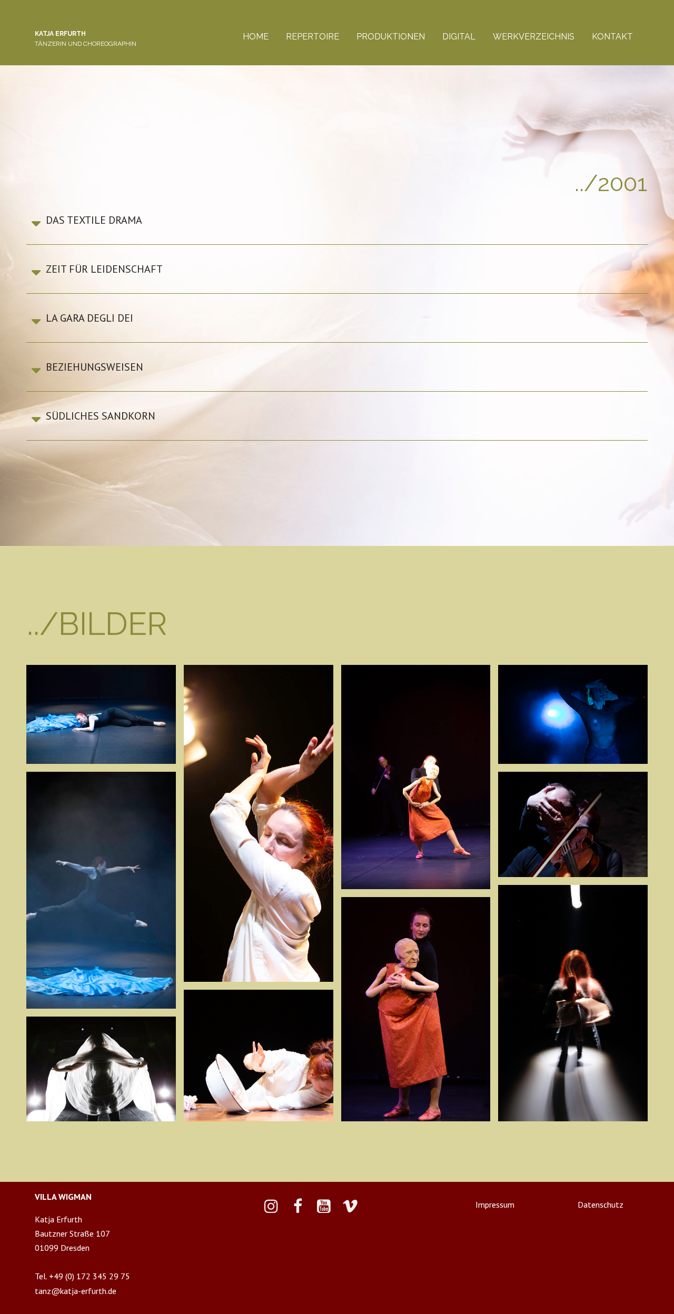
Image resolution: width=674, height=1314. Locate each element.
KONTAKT (612, 37)
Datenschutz (600, 1205)
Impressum (494, 1205)
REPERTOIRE (312, 37)
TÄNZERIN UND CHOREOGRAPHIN (85, 43)
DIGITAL (458, 37)
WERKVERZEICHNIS (533, 37)
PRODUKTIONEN (390, 37)
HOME (256, 37)
